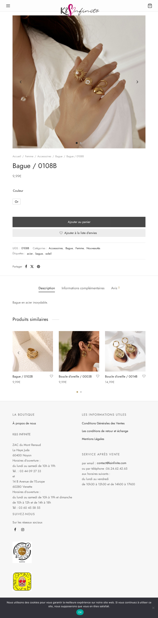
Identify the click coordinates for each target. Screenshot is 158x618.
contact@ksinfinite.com (111, 463)
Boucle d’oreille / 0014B (121, 376)
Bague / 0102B (23, 376)
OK (80, 612)
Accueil (17, 156)
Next (137, 82)
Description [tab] (47, 288)
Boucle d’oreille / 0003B (75, 376)
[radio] (17, 201)
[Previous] (18, 352)
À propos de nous (24, 423)
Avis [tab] (115, 288)
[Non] (153, 608)
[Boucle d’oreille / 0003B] (79, 351)
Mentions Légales (93, 439)
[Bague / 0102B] (33, 351)
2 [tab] (81, 392)
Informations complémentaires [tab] (83, 288)
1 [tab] (77, 392)
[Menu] (8, 5)
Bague (58, 156)
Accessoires (44, 156)
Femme (29, 156)
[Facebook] (26, 266)
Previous (20, 82)
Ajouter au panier (79, 222)
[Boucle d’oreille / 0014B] (125, 351)
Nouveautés (93, 248)
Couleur (18, 190)
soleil (48, 254)
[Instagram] (23, 530)
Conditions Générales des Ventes (103, 423)
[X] (32, 266)
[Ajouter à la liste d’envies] (51, 376)
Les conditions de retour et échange (105, 431)
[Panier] (150, 5)
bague (39, 254)
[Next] (139, 352)
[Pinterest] (38, 266)
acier (30, 254)
